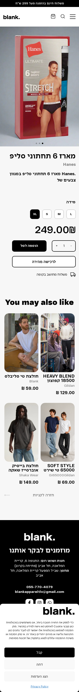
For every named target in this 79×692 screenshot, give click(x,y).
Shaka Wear (28, 475)
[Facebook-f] (29, 603)
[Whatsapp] (50, 603)
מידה (70, 202)
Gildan (69, 386)
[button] (42, 143)
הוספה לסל (29, 246)
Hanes (69, 164)
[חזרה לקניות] (7, 495)
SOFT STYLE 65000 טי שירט (59, 468)
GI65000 (56, 475)
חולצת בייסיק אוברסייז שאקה (23, 468)
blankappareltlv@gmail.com (39, 592)
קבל (39, 652)
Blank (33, 381)
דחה (39, 664)
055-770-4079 (39, 587)
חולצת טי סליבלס (21, 376)
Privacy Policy (39, 686)
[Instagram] (39, 603)
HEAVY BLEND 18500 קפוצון (59, 378)
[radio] (71, 214)
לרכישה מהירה (44, 262)
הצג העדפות (39, 676)
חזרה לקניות (43, 495)
